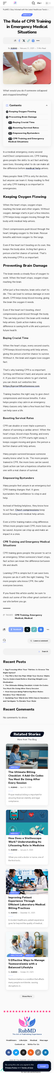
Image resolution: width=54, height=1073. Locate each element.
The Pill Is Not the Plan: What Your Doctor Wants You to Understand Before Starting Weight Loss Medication (26, 679)
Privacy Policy (11, 1068)
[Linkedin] (45, 1052)
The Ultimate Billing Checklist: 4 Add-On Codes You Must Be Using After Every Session (25, 777)
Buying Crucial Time (23, 122)
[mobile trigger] (5, 3)
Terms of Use (27, 1068)
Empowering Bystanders (26, 133)
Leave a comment (40, 641)
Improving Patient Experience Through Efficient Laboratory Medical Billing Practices (26, 903)
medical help (33, 168)
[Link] (38, 1052)
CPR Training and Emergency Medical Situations (26, 140)
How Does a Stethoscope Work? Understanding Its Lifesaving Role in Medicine (26, 842)
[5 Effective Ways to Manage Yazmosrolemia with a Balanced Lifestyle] (27, 944)
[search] (33, 3)
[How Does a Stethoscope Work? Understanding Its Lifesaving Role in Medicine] (27, 822)
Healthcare (16, 955)
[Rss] (31, 1052)
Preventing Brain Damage (23, 117)
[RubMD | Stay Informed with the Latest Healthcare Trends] (15, 3)
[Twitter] (16, 1052)
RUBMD (14, 48)
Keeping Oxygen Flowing (22, 111)
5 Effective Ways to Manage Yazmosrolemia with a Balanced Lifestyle (26, 964)
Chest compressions (27, 510)
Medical (27, 15)
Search (45, 651)
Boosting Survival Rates (26, 127)
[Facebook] (9, 1052)
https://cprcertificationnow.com (21, 386)
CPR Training (22, 615)
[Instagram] (23, 1052)
